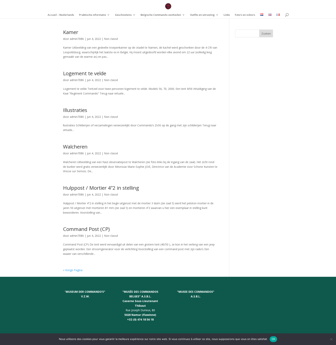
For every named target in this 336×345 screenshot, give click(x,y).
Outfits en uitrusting (202, 15)
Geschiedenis (123, 15)
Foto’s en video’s (245, 15)
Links (227, 15)
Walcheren (75, 146)
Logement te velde (84, 73)
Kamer (70, 32)
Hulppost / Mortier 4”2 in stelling (101, 187)
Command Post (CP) (86, 228)
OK (273, 339)
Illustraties (75, 110)
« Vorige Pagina (72, 270)
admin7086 (77, 39)
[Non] (331, 339)
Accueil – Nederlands (61, 15)
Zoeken (266, 33)
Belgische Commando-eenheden (161, 15)
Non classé (111, 39)
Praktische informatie (92, 15)
